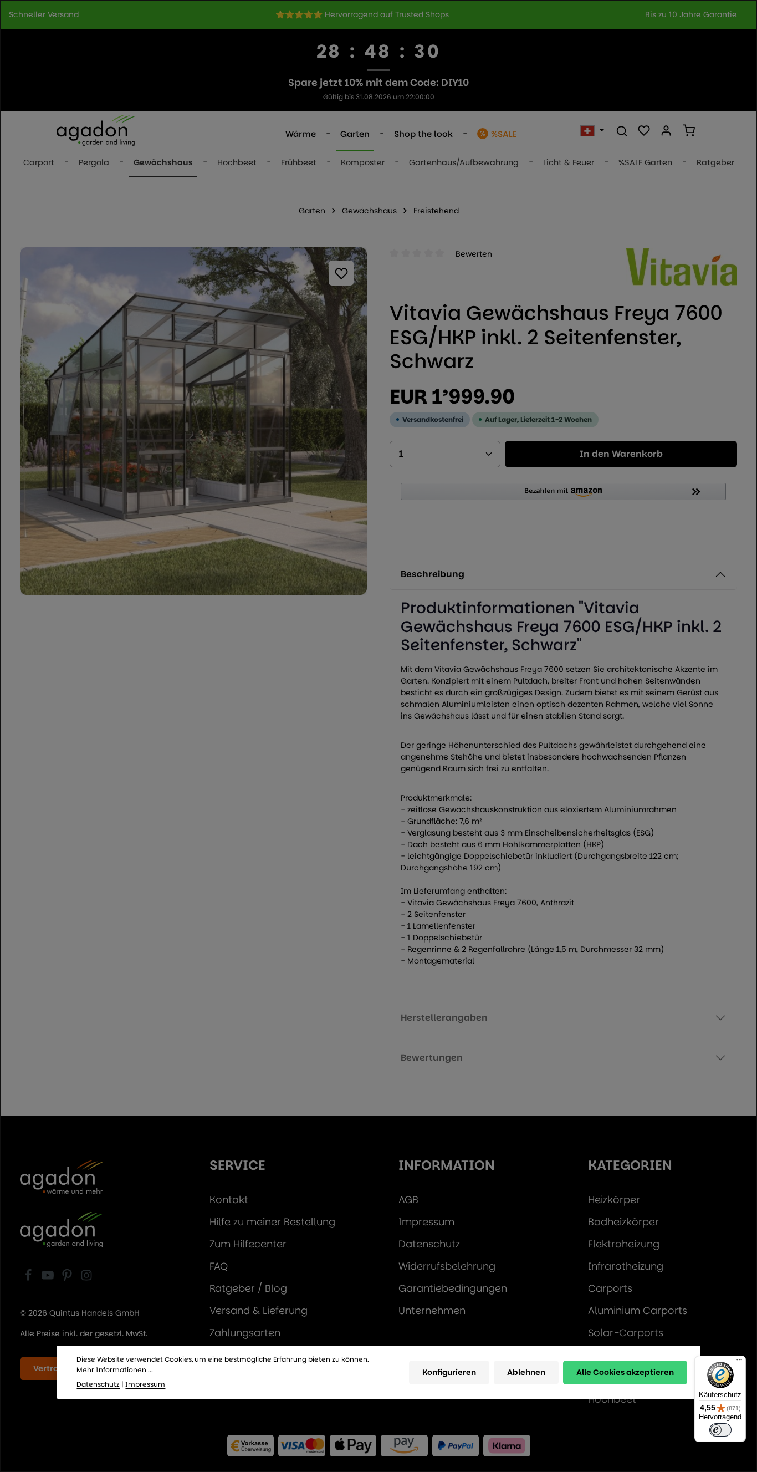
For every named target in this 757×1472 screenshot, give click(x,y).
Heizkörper (614, 1199)
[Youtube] (49, 1278)
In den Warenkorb (621, 453)
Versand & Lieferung (258, 1310)
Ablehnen (526, 1371)
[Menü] (739, 1362)
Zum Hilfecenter (248, 1244)
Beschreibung (432, 574)
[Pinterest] (68, 1278)
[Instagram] (86, 1278)
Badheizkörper (623, 1222)
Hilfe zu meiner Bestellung (272, 1222)
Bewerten (474, 253)
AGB (408, 1199)
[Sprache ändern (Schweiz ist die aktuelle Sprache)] (592, 130)
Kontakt (228, 1199)
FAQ (218, 1266)
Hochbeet (612, 1399)
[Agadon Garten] (61, 1229)
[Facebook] (29, 1278)
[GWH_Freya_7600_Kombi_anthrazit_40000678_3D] (193, 420)
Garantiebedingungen (452, 1288)
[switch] (720, 1430)
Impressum (426, 1222)
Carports (610, 1288)
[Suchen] (622, 130)
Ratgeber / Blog (248, 1288)
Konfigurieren (449, 1371)
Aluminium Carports (637, 1310)
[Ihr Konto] (666, 130)
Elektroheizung (623, 1244)
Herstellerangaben (444, 1017)
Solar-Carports (625, 1332)
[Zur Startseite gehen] (96, 130)
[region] (378, 14)
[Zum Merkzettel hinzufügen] (341, 273)
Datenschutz (429, 1244)
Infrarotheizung (625, 1266)
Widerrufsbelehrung (446, 1266)
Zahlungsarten (244, 1332)
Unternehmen (432, 1310)
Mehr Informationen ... (114, 1369)
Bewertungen (432, 1057)
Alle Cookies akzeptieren (625, 1371)
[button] (563, 496)
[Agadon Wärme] (61, 1177)
